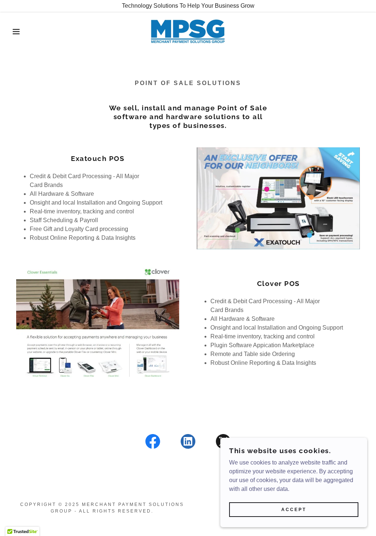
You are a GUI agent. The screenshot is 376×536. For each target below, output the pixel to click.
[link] (188, 31)
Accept (293, 509)
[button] (19, 31)
